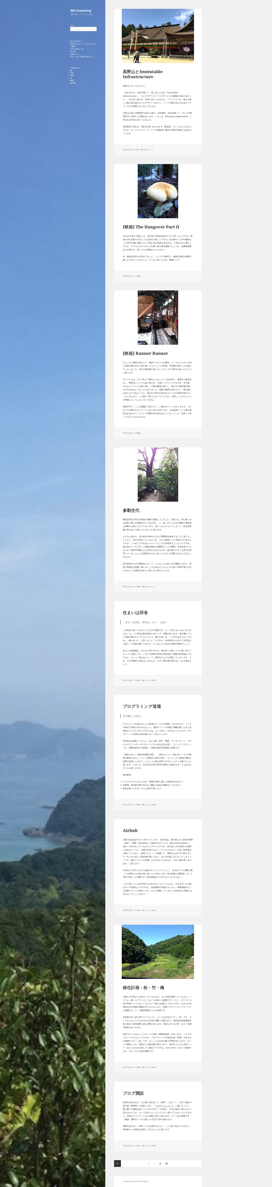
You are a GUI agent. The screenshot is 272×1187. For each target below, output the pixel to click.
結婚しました (75, 54)
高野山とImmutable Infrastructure (143, 74)
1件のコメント (148, 149)
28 (160, 1164)
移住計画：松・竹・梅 (143, 987)
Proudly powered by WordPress (136, 1181)
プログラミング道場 (142, 706)
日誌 (72, 73)
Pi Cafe (73, 51)
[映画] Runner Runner (145, 353)
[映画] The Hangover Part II (151, 227)
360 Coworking (80, 10)
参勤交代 (131, 510)
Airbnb (130, 830)
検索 (72, 25)
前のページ (117, 1163)
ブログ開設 (133, 1093)
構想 (72, 80)
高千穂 (72, 83)
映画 (72, 75)
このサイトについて (164, 1105)
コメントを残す (150, 680)
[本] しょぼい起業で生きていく (82, 56)
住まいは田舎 (135, 612)
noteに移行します (77, 49)
